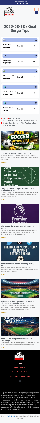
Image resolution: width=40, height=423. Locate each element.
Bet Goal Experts (8, 121)
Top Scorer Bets (30, 123)
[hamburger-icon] (36, 9)
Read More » (4, 162)
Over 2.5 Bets (7, 123)
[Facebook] (14, 3)
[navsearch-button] (36, 12)
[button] (20, 380)
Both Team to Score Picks (20, 376)
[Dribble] (23, 3)
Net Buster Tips (31, 121)
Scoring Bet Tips (18, 123)
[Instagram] (27, 3)
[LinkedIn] (20, 3)
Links (20, 363)
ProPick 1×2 (11, 416)
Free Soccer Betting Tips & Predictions (16, 153)
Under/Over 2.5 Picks (20, 372)
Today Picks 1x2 (20, 368)
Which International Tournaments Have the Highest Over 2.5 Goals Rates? (17, 302)
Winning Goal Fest (9, 125)
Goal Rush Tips (20, 121)
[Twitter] (17, 3)
